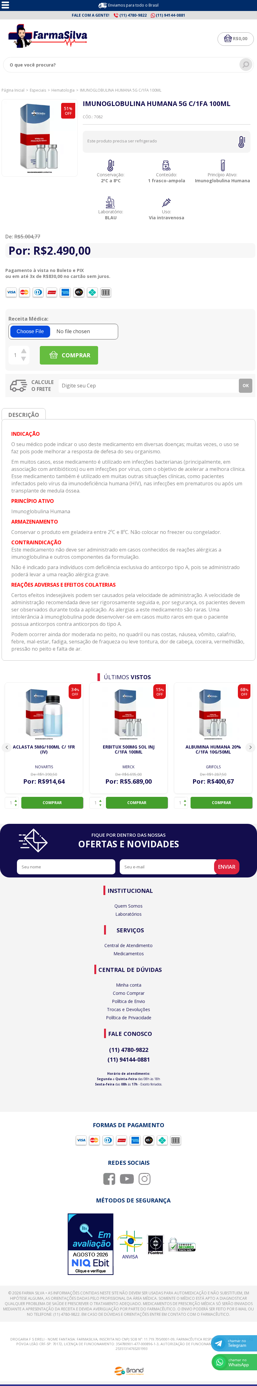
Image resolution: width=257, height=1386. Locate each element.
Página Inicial (13, 90)
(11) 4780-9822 (128, 1049)
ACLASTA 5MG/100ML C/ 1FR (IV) (44, 749)
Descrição (23, 414)
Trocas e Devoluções (128, 1009)
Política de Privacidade (128, 1018)
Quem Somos (128, 906)
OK (246, 385)
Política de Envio (128, 1001)
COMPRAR (75, 355)
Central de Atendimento (128, 945)
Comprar (52, 802)
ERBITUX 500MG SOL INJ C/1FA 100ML (129, 749)
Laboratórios (128, 914)
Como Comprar (128, 993)
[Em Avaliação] (90, 1244)
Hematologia (63, 90)
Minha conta (128, 985)
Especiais (38, 90)
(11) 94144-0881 (129, 1059)
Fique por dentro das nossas (128, 841)
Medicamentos (128, 954)
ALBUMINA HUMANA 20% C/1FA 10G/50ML (213, 749)
